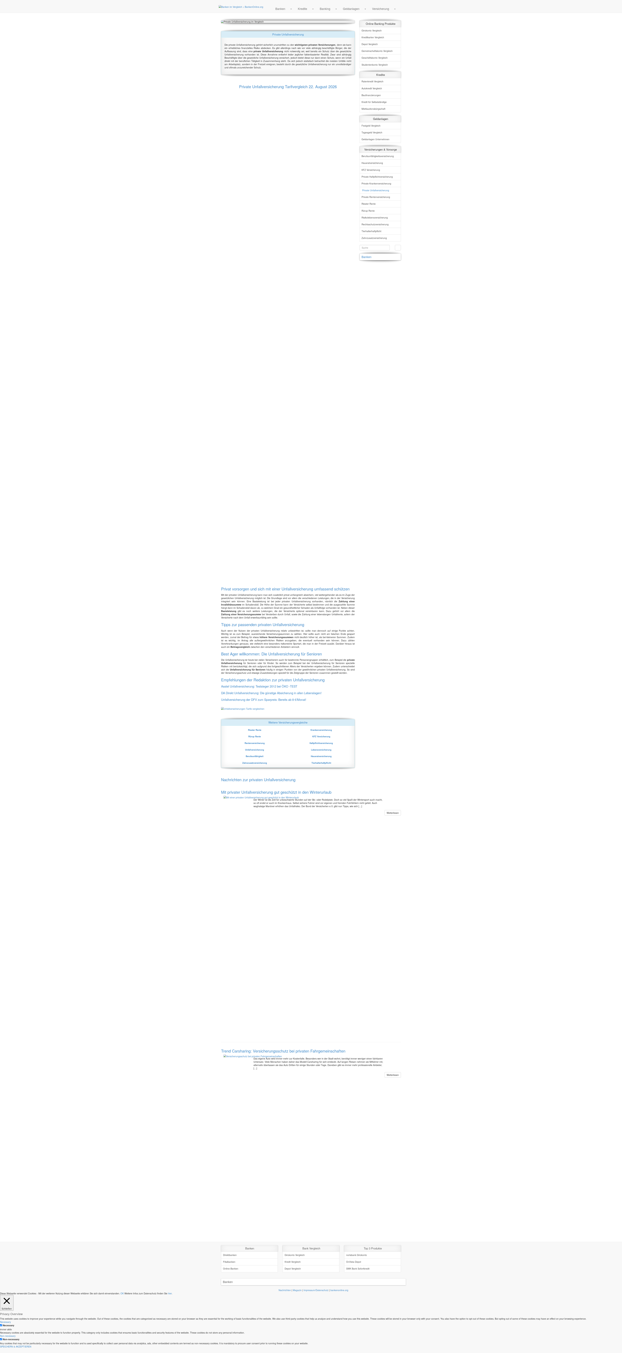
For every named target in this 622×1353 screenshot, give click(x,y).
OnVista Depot (353, 1261)
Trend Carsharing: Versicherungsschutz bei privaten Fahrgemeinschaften (283, 1051)
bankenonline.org (339, 1290)
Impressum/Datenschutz (316, 1290)
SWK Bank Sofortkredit (357, 1268)
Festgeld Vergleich (371, 125)
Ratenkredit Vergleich (372, 81)
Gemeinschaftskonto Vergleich (377, 51)
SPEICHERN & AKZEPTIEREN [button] (15, 1346)
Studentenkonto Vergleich (375, 64)
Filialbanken (229, 1261)
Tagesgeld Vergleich (372, 132)
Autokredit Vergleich (372, 88)
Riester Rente (369, 203)
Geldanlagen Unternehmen (375, 139)
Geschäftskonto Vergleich (375, 57)
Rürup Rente (368, 210)
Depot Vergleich (370, 44)
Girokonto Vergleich (372, 30)
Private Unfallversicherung (375, 190)
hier (170, 1293)
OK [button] (122, 1293)
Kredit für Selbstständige (374, 102)
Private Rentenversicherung (376, 197)
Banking (325, 8)
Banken (280, 8)
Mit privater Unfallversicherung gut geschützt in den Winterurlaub (276, 792)
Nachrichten (285, 1290)
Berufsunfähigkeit (378, 156)
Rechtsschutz (375, 224)
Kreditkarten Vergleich (373, 37)
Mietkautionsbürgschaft (373, 108)
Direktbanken (230, 1255)
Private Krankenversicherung (376, 183)
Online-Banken (230, 1268)
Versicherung (380, 8)
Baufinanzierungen (371, 95)
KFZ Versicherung (371, 169)
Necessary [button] (5, 1322)
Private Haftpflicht (377, 176)
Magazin (297, 1290)
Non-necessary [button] (8, 1335)
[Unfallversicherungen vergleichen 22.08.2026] (288, 708)
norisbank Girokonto (356, 1255)
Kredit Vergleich (293, 1261)
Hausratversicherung (372, 163)
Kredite (302, 8)
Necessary (8, 1325)
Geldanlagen (351, 8)
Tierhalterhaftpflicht (371, 231)
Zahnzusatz (374, 238)
